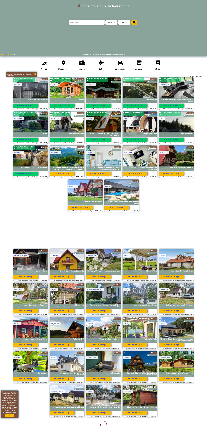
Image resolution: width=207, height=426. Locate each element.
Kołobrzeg (91, 84)
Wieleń (53, 392)
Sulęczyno (91, 392)
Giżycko (126, 256)
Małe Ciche (18, 152)
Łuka (161, 118)
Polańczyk (163, 152)
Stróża (89, 118)
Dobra (53, 358)
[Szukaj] (134, 22)
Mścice (17, 324)
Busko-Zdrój (91, 358)
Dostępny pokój (25, 105)
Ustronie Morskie (20, 392)
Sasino (126, 84)
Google (12, 395)
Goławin (90, 324)
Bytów (162, 256)
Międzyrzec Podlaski (94, 290)
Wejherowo (164, 392)
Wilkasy (126, 324)
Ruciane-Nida (165, 358)
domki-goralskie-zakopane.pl (103, 5)
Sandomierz (91, 256)
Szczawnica (55, 152)
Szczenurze (55, 118)
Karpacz (54, 84)
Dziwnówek (128, 152)
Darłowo (17, 84)
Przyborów (55, 324)
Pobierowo (18, 290)
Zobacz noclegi (62, 173)
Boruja (126, 290)
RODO (14, 412)
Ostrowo (90, 152)
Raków (162, 324)
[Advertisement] (103, 231)
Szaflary (126, 358)
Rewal (107, 186)
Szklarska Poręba (20, 256)
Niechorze (73, 186)
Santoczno (127, 118)
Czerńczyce (164, 84)
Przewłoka (18, 118)
